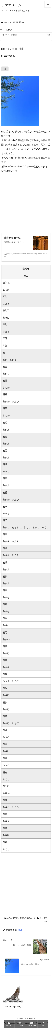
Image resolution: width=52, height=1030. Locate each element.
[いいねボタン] (5, 69)
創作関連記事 (18, 22)
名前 (46, 921)
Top (5, 22)
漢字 (45, 918)
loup (20, 929)
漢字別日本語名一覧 (27, 918)
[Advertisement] (26, 203)
